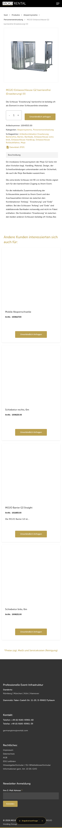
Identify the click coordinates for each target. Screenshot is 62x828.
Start (6, 15)
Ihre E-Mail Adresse (12, 790)
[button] (57, 3)
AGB (5, 757)
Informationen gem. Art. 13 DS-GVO (20, 769)
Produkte (16, 15)
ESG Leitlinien (9, 761)
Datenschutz (9, 754)
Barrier (20, 137)
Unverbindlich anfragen (40, 116)
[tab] (32, 155)
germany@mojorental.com (15, 730)
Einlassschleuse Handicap (23, 140)
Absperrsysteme (30, 15)
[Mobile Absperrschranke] (31, 276)
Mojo (23, 142)
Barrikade (29, 137)
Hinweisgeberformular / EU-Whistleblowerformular (27, 765)
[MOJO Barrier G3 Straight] (31, 472)
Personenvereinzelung (13, 20)
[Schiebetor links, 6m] (31, 574)
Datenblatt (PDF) (17, 147)
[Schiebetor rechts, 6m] (31, 374)
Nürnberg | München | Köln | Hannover (21, 693)
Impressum (8, 750)
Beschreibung (14, 155)
